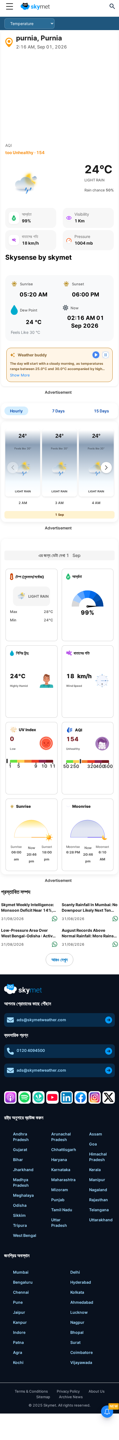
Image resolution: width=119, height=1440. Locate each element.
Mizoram (59, 1189)
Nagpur (77, 1322)
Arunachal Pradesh (61, 1137)
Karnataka (60, 1169)
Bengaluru (23, 1282)
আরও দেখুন (59, 959)
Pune (18, 1302)
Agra (17, 1352)
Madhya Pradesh (21, 1182)
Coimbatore (81, 1352)
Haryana (59, 1159)
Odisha (20, 1205)
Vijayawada (81, 1362)
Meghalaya (23, 1195)
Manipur (97, 1179)
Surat (75, 1342)
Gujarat (20, 1149)
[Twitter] (108, 1097)
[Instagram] (95, 1097)
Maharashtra (63, 1179)
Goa (93, 1144)
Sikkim (19, 1215)
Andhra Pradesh (21, 1137)
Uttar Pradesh (59, 1222)
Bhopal (77, 1332)
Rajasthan (98, 1199)
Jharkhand (23, 1169)
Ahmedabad (81, 1302)
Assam (95, 1134)
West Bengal (24, 1235)
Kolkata (77, 1292)
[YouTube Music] (52, 1097)
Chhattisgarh (63, 1149)
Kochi (18, 1362)
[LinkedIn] (66, 1097)
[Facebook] (80, 1097)
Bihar (18, 1159)
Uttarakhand (101, 1219)
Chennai (21, 1292)
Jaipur (19, 1312)
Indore (19, 1332)
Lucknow (79, 1312)
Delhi (75, 1272)
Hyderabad (80, 1282)
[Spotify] (24, 1097)
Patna (18, 1342)
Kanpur (20, 1322)
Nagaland (98, 1189)
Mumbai (21, 1272)
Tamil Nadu (61, 1209)
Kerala (95, 1169)
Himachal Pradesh (98, 1157)
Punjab (57, 1199)
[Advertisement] (59, 96)
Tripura (20, 1225)
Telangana (99, 1209)
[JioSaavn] (38, 1097)
